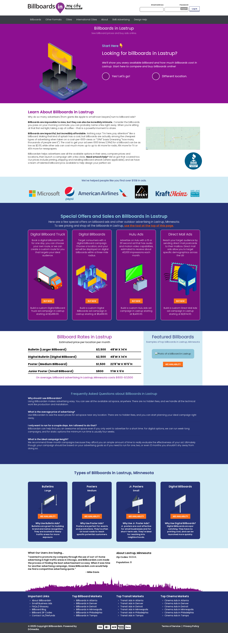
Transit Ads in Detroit (131, 606)
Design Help (140, 19)
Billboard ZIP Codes (42, 612)
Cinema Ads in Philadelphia (179, 612)
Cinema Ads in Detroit (176, 606)
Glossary (44, 606)
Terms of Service (171, 626)
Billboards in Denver (86, 603)
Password (184, 5)
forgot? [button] (184, 8)
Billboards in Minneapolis (89, 609)
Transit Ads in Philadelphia (134, 612)
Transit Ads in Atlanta (131, 600)
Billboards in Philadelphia (89, 612)
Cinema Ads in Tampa (177, 615)
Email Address (157, 5)
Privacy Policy (191, 626)
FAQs (34, 606)
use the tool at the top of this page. (149, 226)
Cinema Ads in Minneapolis (179, 609)
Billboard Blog (39, 609)
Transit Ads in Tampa (131, 615)
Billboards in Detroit (86, 606)
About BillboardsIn (41, 600)
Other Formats (53, 19)
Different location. (174, 76)
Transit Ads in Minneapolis (134, 609)
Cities (69, 19)
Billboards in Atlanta (86, 600)
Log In (194, 8)
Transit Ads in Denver (131, 603)
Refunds (50, 615)
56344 (132, 557)
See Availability (173, 364)
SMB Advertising (121, 19)
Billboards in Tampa (86, 615)
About (104, 19)
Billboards (35, 19)
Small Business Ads (42, 603)
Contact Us (38, 615)
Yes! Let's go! (121, 76)
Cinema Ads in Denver (177, 603)
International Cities (86, 19)
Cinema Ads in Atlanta (177, 600)
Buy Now (48, 301)
